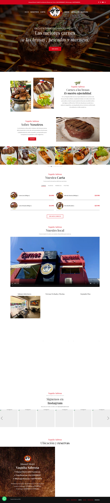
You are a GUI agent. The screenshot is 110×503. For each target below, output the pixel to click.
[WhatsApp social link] (105, 2)
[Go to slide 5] (54, 166)
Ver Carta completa (55, 216)
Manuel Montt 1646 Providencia (28, 472)
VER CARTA (55, 49)
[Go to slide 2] (49, 166)
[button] (2, 36)
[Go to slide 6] (55, 166)
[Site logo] (55, 11)
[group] (9, 418)
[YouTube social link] (103, 2)
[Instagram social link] (101, 2)
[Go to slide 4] (52, 166)
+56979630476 (76, 2)
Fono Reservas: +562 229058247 (28, 475)
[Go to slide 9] (60, 166)
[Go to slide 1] (53, 70)
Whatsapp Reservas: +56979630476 (28, 479)
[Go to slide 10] (61, 166)
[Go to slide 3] (56, 70)
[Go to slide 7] (57, 166)
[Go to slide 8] (58, 166)
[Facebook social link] (99, 2)
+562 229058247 (60, 2)
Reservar (32, 138)
